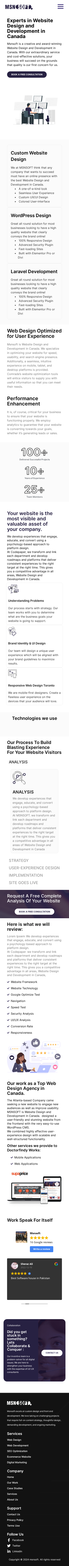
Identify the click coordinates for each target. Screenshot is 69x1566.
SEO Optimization (17, 1451)
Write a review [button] (41, 1249)
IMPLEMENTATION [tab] (26, 875)
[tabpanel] (34, 811)
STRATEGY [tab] (19, 860)
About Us (12, 1499)
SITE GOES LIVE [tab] (23, 882)
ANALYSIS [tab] (18, 762)
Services (12, 1493)
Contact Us (13, 1514)
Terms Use (13, 1525)
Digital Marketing (17, 1462)
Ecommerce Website (19, 1456)
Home (10, 1476)
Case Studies (15, 1488)
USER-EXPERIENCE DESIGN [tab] (34, 868)
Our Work (12, 1482)
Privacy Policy (15, 1519)
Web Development (17, 1445)
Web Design (14, 1439)
